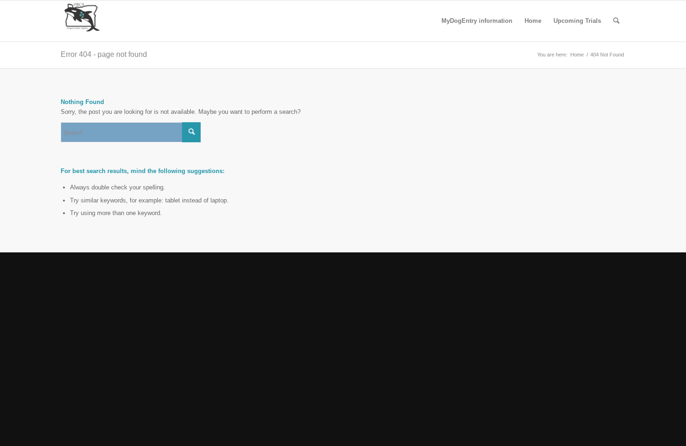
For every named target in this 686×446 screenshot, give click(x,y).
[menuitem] (476, 21)
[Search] (616, 21)
